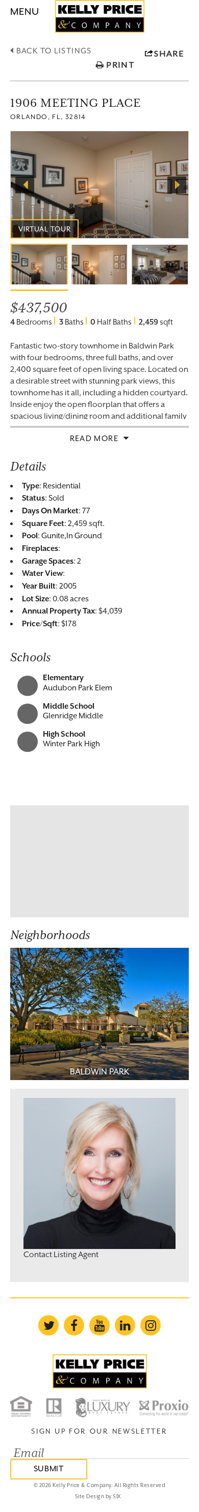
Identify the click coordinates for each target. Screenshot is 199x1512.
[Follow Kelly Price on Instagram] (150, 1325)
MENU (24, 11)
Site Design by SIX (98, 1496)
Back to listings (52, 50)
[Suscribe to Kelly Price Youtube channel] (99, 1325)
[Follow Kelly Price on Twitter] (48, 1325)
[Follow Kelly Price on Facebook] (74, 1325)
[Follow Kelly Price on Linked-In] (125, 1325)
